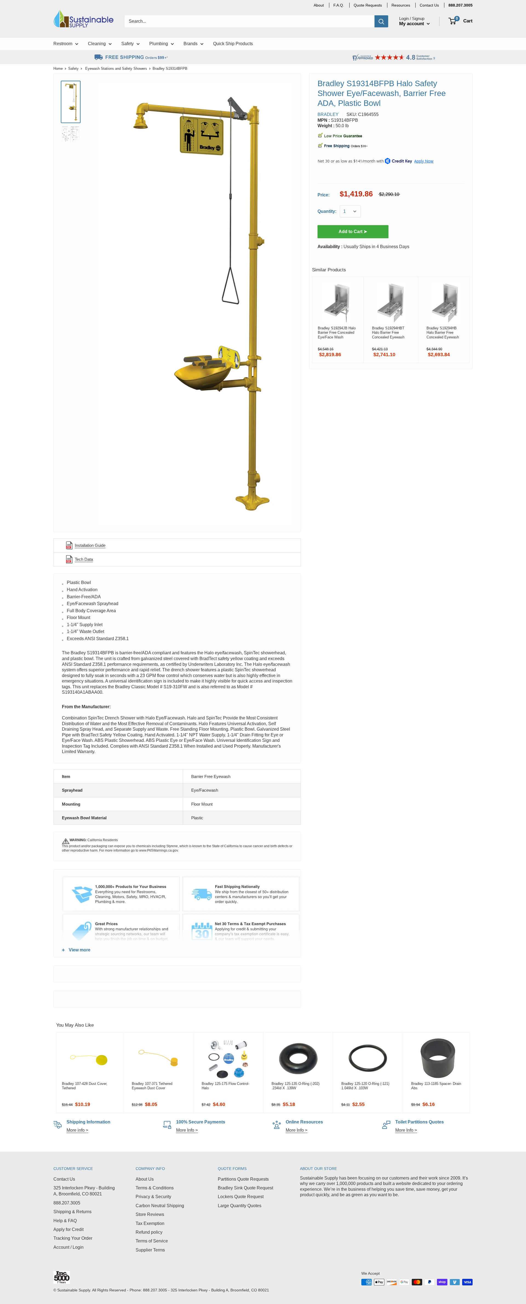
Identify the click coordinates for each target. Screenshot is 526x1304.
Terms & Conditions (155, 1188)
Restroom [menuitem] (62, 43)
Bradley (328, 114)
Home (58, 68)
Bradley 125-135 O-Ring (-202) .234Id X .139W (295, 1086)
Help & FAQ (65, 1220)
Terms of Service (152, 1241)
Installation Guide (90, 545)
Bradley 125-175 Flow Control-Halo (225, 1086)
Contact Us (64, 1179)
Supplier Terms (150, 1250)
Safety (73, 68)
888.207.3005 (66, 1203)
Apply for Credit (68, 1229)
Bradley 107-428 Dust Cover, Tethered (84, 1086)
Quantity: (327, 211)
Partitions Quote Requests (243, 1179)
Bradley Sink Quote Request (245, 1188)
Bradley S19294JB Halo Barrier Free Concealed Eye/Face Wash (337, 332)
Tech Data (84, 559)
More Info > (187, 1130)
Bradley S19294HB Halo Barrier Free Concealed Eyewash (443, 332)
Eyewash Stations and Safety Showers (116, 68)
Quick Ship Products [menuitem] (233, 43)
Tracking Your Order (72, 1238)
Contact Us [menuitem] (429, 5)
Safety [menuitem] (127, 43)
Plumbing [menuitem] (158, 43)
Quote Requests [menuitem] (368, 5)
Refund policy (149, 1232)
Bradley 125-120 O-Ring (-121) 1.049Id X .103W (365, 1086)
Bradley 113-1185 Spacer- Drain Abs (436, 1086)
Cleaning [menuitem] (97, 43)
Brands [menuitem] (191, 43)
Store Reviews (150, 1214)
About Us (145, 1179)
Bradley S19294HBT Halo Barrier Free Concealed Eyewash (388, 332)
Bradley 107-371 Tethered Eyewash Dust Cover (152, 1086)
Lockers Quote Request (241, 1196)
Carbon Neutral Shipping (160, 1205)
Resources (400, 5)
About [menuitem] (319, 5)
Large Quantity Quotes (239, 1205)
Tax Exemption (150, 1223)
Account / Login (68, 1247)
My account (412, 23)
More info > (77, 1130)
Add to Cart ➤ (353, 231)
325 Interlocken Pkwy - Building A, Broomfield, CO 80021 (84, 1191)
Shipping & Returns (72, 1211)
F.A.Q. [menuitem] (338, 5)
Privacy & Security (153, 1196)
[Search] (381, 21)
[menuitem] (460, 5)
